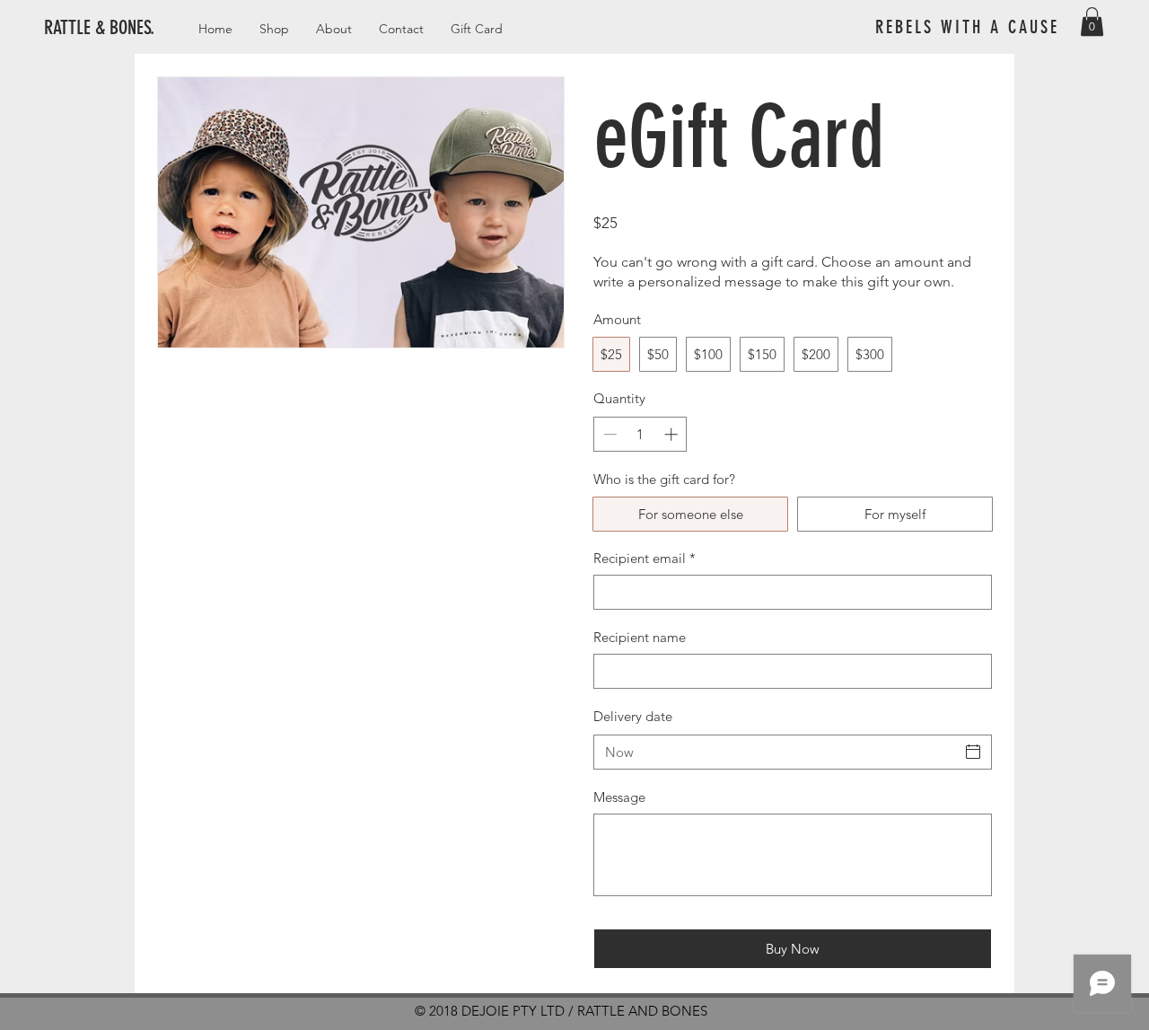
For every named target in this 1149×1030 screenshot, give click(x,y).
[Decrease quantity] (608, 434)
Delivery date (632, 716)
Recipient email (644, 558)
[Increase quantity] (673, 434)
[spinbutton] (640, 434)
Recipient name (639, 637)
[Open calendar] (973, 751)
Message (619, 797)
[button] (1092, 21)
